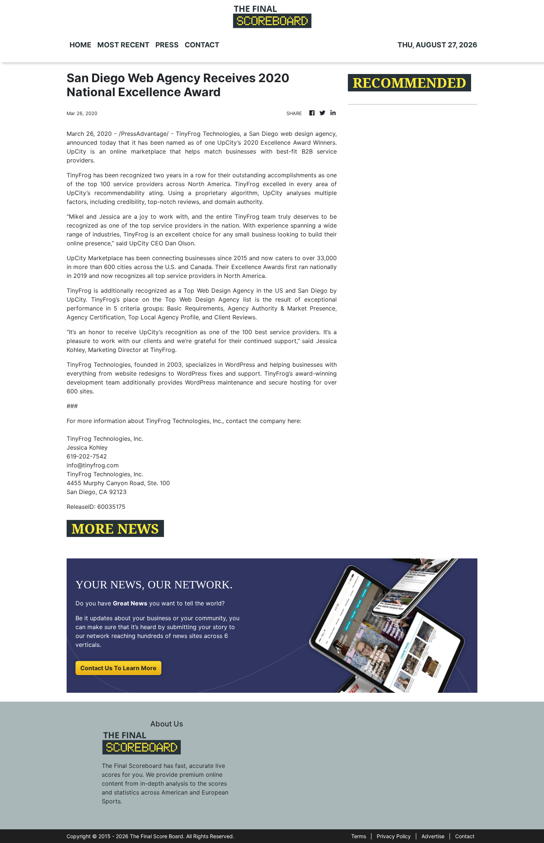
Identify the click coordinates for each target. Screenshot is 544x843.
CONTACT (202, 44)
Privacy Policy (394, 836)
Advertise (433, 836)
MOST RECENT (123, 44)
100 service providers (131, 184)
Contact (464, 836)
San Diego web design (281, 133)
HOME (80, 44)
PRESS (167, 44)
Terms (358, 836)
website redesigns (140, 373)
